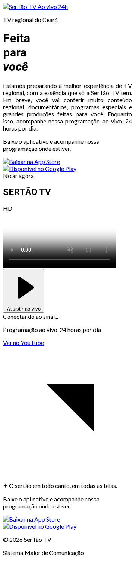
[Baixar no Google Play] (39, 168)
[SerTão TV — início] (20, 6)
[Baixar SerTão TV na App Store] (31, 161)
